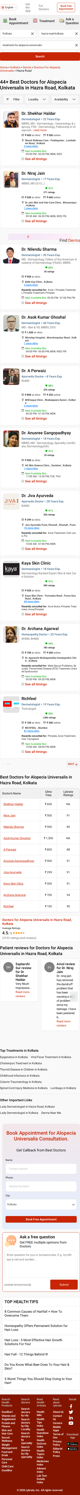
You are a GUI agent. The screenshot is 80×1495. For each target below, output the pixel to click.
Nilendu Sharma (13, 826)
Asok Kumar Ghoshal (16, 838)
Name (9, 1160)
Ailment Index (41, 1470)
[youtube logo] (71, 1424)
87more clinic (31, 731)
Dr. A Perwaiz (34, 370)
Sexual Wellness (7, 1439)
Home (4, 67)
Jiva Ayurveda (12, 872)
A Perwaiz (9, 849)
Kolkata (15, 67)
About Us (58, 1411)
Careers (57, 1423)
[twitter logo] (71, 1413)
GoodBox (7, 1470)
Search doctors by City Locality (25, 1424)
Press (56, 1455)
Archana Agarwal (14, 895)
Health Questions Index (43, 1433)
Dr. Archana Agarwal (40, 628)
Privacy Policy (57, 1443)
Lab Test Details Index (42, 1479)
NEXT (71, 764)
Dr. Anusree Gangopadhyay (46, 432)
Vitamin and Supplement (9, 1417)
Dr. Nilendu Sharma (39, 249)
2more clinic (31, 146)
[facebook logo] (71, 1408)
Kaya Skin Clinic (36, 563)
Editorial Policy (57, 1450)
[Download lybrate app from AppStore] (72, 1449)
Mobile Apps (57, 1428)
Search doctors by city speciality (26, 1451)
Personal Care (7, 1461)
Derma (27, 67)
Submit (64, 1284)
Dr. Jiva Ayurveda (37, 495)
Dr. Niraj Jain (33, 173)
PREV (9, 764)
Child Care (8, 1466)
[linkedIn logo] (71, 1419)
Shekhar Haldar (13, 804)
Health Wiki (40, 1413)
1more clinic (31, 208)
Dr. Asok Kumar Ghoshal (44, 317)
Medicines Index (43, 1463)
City (8, 1195)
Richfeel (29, 698)
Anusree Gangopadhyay (18, 861)
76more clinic (31, 528)
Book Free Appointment (66, 7)
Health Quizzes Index (41, 1443)
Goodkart (7, 1411)
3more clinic (31, 285)
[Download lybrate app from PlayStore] (72, 1444)
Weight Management (9, 1446)
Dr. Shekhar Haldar (39, 113)
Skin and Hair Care (7, 1432)
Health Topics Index (41, 1454)
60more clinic (31, 601)
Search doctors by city (25, 1412)
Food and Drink (7, 1453)
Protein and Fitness (8, 1424)
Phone (9, 1177)
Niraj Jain (9, 815)
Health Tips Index (40, 1422)
